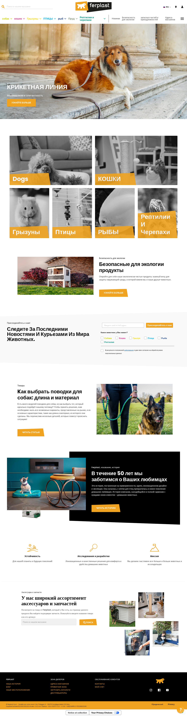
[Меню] (182, 18)
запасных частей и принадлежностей (149, 18)
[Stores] (176, 7)
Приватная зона (59, 686)
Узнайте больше (113, 292)
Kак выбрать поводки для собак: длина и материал (49, 394)
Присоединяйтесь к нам (159, 325)
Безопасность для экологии (128, 18)
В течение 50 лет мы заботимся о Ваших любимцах (129, 476)
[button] (167, 7)
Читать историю (106, 508)
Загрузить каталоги (60, 689)
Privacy (171, 704)
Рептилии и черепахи (87, 19)
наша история (13, 683)
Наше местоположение (18, 689)
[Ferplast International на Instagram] (151, 690)
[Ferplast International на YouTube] (165, 690)
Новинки (116, 18)
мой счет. (100, 686)
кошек (18, 18)
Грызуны (32, 18)
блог (8, 686)
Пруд (71, 18)
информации (129, 350)
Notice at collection (77, 712)
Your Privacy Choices (101, 712)
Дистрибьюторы (59, 693)
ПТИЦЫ (48, 18)
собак (5, 18)
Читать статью (31, 432)
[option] (93, 71)
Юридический (157, 704)
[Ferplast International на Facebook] (157, 690)
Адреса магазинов (170, 18)
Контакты (100, 683)
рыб (60, 18)
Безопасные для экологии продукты (131, 267)
